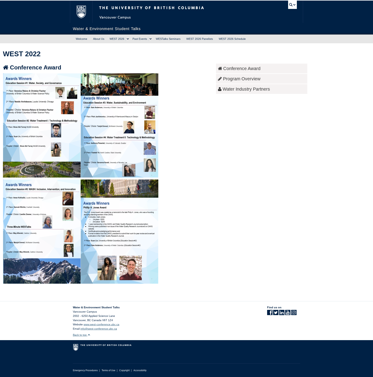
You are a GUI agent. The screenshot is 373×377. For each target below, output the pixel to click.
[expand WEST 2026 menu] (127, 39)
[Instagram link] (293, 313)
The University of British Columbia (81, 12)
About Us (98, 38)
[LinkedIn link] (281, 313)
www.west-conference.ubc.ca (101, 324)
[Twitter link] (275, 313)
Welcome (81, 38)
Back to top (80, 334)
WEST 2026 (117, 38)
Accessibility (139, 370)
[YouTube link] (287, 313)
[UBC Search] (292, 5)
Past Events (139, 38)
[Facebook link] (269, 313)
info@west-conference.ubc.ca (98, 328)
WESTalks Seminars (168, 38)
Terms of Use (108, 370)
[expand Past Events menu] (150, 39)
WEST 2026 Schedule (232, 38)
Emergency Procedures (85, 370)
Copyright (124, 370)
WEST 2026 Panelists (199, 38)
